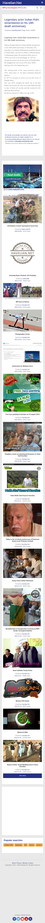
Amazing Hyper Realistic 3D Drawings (22, 275)
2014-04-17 (18, 501)
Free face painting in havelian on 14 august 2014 (23, 414)
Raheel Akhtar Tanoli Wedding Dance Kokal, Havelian (22, 765)
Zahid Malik (25, 278)
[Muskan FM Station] (22, 688)
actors (39, 845)
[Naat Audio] (22, 176)
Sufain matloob (25, 229)
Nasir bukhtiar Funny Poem (22, 670)
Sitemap (24, 863)
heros (31, 845)
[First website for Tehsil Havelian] (23, 3)
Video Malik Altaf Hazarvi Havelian (22, 495)
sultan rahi (8, 845)
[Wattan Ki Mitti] (22, 719)
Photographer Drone (22, 334)
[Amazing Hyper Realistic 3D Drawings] (22, 253)
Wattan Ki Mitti (22, 732)
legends (19, 845)
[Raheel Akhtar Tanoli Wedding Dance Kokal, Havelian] (22, 751)
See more (22, 776)
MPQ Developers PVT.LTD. (14, 8)
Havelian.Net (16, 30)
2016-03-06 (18, 231)
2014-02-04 (18, 546)
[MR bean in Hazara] (22, 291)
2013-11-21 (18, 706)
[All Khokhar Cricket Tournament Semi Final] (22, 208)
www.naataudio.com (16, 189)
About (14, 863)
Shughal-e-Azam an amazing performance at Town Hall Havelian (22, 455)
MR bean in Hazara (22, 302)
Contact (30, 863)
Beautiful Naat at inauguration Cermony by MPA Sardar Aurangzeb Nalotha (23, 630)
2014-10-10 (18, 307)
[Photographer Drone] (22, 320)
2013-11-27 (18, 676)
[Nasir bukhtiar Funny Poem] (22, 653)
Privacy (19, 863)
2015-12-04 (18, 281)
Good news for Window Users (22, 366)
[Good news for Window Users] (22, 352)
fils (25, 845)
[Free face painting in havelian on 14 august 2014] (22, 393)
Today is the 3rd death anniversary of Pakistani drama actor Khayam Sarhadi (22, 540)
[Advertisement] (22, 810)
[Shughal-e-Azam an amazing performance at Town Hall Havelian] (22, 436)
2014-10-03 (18, 339)
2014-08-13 (18, 419)
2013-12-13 (18, 586)
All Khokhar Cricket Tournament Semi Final (22, 226)
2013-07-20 (18, 737)
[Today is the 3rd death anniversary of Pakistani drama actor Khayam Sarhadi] (22, 520)
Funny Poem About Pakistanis (22, 581)
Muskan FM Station (22, 701)
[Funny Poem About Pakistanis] (22, 563)
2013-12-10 (18, 636)
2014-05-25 (18, 461)
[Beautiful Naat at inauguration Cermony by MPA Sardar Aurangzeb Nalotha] (22, 607)
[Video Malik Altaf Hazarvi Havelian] (22, 478)
